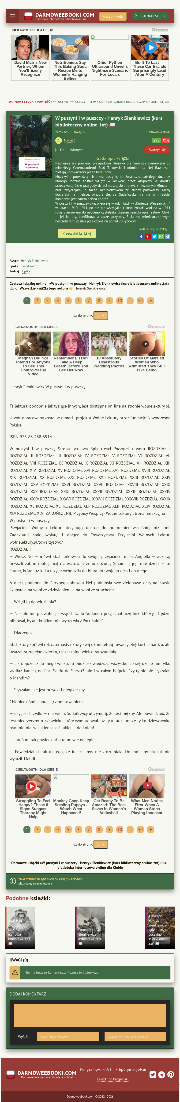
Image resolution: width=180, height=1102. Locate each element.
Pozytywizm (30, 266)
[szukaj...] (120, 16)
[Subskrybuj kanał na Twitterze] (153, 1076)
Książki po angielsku (131, 1070)
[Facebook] (141, 236)
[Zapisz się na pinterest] (170, 1076)
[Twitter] (154, 236)
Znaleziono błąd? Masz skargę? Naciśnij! (50, 879)
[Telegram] (167, 236)
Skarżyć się (157, 150)
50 (140, 300)
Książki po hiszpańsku (113, 1079)
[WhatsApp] (161, 236)
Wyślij (23, 1036)
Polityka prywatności (95, 1070)
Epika (26, 271)
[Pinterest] (148, 236)
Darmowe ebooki (21, 102)
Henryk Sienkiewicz (34, 261)
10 (119, 300)
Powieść (43, 102)
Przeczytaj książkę (77, 233)
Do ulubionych (71, 149)
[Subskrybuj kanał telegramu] (161, 1076)
